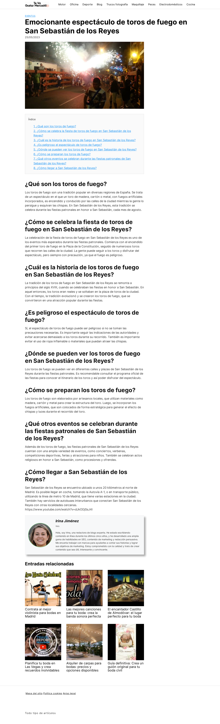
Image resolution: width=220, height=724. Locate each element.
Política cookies (52, 693)
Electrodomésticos (170, 4)
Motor (62, 4)
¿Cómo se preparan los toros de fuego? (62, 154)
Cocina (191, 4)
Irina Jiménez (67, 521)
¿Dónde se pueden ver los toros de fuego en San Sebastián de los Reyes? (85, 149)
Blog (99, 4)
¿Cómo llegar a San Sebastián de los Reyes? (65, 168)
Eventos (30, 16)
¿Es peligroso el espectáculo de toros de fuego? (67, 145)
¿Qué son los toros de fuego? (54, 126)
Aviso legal (69, 693)
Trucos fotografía (117, 4)
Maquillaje (138, 4)
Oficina (74, 4)
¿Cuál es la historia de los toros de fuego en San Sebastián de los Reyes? (84, 140)
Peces (151, 4)
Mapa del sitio (34, 693)
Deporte (87, 4)
